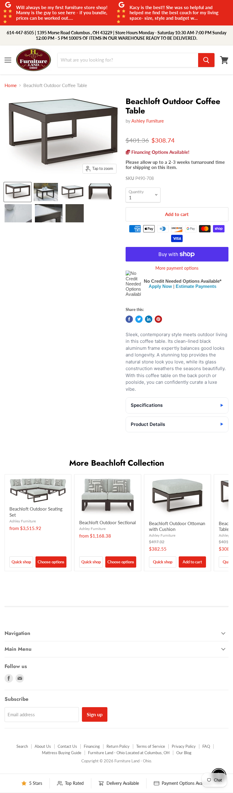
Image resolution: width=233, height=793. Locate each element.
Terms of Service (150, 746)
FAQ (206, 746)
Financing (92, 746)
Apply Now (160, 286)
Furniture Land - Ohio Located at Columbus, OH (129, 752)
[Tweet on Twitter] (139, 319)
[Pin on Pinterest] (158, 319)
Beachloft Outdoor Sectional (107, 522)
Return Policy (118, 746)
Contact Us (67, 746)
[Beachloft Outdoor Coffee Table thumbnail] (17, 192)
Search (22, 746)
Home (11, 85)
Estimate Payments (196, 286)
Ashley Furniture (147, 120)
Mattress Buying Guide (61, 752)
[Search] (206, 60)
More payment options (176, 268)
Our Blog (183, 752)
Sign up (95, 714)
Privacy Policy (184, 746)
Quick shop (21, 561)
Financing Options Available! (159, 152)
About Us (43, 746)
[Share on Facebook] (129, 319)
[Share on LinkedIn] (148, 319)
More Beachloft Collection (116, 463)
